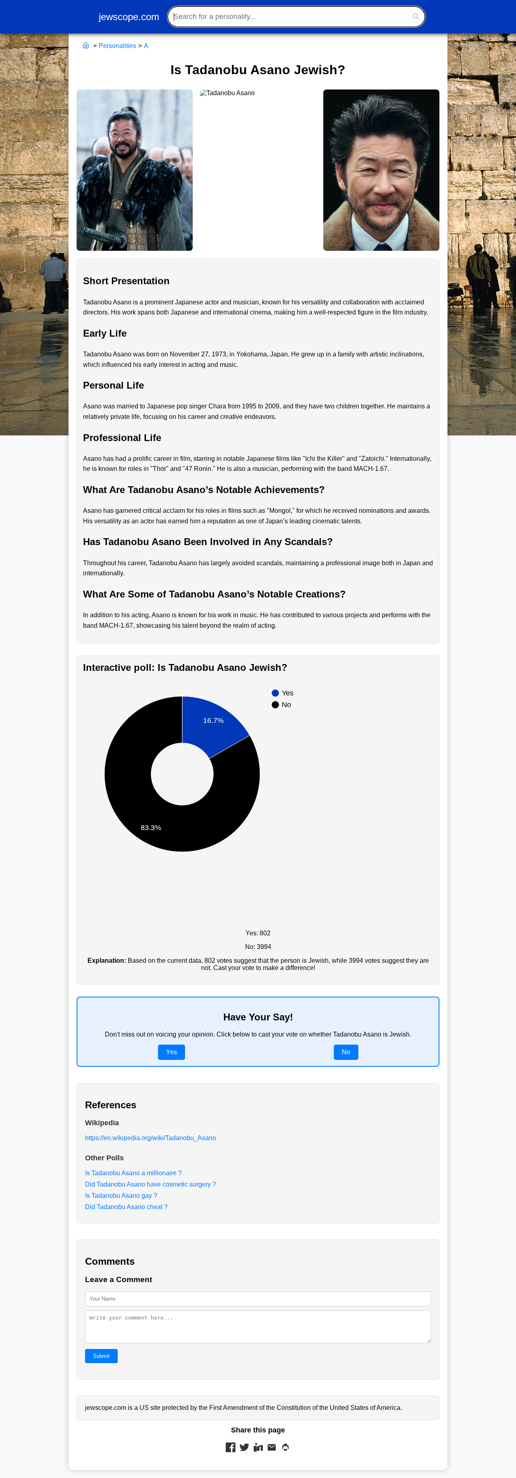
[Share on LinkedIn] (258, 1448)
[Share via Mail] (272, 1448)
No (346, 1052)
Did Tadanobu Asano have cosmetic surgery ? (150, 1184)
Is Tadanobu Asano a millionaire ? (133, 1173)
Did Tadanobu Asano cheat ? (126, 1206)
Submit (101, 1356)
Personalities (117, 45)
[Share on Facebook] (230, 1448)
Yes (171, 1052)
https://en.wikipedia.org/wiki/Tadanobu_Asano (150, 1138)
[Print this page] (285, 1448)
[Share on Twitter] (244, 1448)
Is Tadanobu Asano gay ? (121, 1195)
